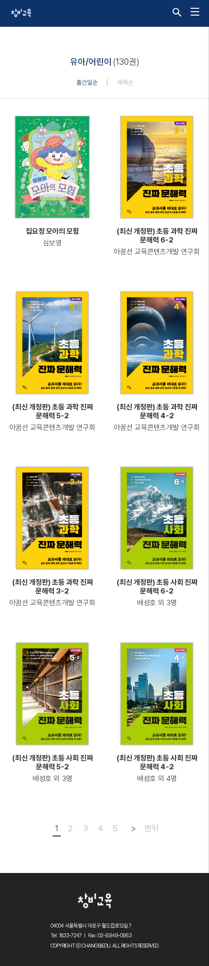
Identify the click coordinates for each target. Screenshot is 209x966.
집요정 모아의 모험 (52, 231)
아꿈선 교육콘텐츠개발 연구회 (157, 251)
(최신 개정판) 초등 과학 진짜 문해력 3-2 (52, 586)
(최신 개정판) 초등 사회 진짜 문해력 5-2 (52, 762)
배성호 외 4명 (157, 778)
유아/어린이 (91, 61)
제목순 (125, 82)
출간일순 (87, 82)
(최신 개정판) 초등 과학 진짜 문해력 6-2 (157, 235)
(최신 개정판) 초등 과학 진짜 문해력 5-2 (52, 411)
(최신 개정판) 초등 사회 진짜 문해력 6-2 (157, 586)
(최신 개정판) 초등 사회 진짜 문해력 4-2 (157, 762)
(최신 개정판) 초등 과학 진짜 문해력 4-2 (157, 411)
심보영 (52, 243)
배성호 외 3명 (157, 602)
